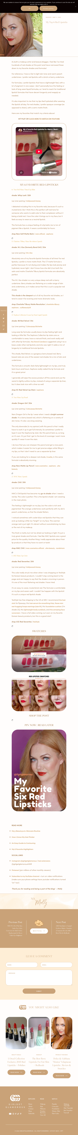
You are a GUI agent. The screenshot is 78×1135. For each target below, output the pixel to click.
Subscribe (31, 1113)
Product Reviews (62, 1055)
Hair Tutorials (68, 1108)
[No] (76, 6)
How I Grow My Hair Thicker (23, 837)
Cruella (49, 457)
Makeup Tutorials (66, 1105)
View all (66, 1113)
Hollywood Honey (33, 200)
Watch (54, 1099)
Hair (41, 1106)
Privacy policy (48, 8)
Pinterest (15, 870)
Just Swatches (68, 1110)
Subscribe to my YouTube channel (25, 876)
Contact (30, 1109)
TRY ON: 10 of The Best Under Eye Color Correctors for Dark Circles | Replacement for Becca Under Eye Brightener (14, 928)
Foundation (55, 1109)
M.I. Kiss (29, 252)
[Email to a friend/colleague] (3, 326)
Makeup (48, 17)
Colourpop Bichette (34, 326)
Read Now (15, 1072)
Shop (30, 1111)
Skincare (43, 1109)
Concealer (55, 1106)
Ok (30, 8)
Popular (54, 1104)
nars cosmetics (41, 465)
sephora (49, 233)
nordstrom (60, 548)
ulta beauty (50, 548)
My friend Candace (39, 341)
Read (42, 1099)
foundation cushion (53, 606)
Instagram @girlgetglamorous (24, 860)
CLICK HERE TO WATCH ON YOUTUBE (44, 118)
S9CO (57, 1131)
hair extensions (44, 860)
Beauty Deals (16, 1055)
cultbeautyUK (25, 307)
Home (30, 1104)
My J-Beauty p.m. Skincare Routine (26, 831)
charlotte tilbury (52, 304)
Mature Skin (56, 1111)
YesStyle (36, 621)
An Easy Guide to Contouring (23, 843)
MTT (61, 1131)
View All (42, 1115)
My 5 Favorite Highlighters (22, 849)
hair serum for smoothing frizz (42, 603)
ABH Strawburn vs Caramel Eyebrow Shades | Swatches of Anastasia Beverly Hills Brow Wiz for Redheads (64, 927)
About (30, 1106)
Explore (31, 1099)
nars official (40, 233)
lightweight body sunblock (34, 609)
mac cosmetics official (35, 548)
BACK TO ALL (37, 931)
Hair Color (55, 1113)
